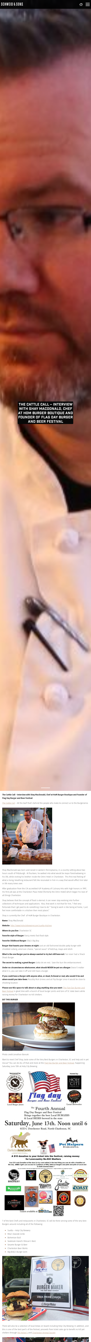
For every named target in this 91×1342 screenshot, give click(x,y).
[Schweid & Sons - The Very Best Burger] (12, 4)
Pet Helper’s (22, 1333)
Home (81, 4)
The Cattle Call (8, 803)
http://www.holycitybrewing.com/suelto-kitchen (31, 925)
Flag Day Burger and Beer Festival (59, 1063)
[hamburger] (87, 4)
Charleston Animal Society (43, 1333)
